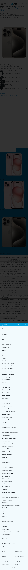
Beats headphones (6, 486)
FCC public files (17, 564)
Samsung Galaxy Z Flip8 (7, 371)
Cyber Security (17, 561)
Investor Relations (6, 519)
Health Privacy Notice (19, 559)
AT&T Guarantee (5, 529)
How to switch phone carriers (8, 401)
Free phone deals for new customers (10, 432)
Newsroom (4, 516)
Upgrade (4, 384)
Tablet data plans (6, 387)
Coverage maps (4, 553)
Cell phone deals (5, 419)
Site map (3, 551)
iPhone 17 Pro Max (6, 353)
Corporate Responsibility (7, 521)
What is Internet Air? (6, 495)
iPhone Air (4, 358)
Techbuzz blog (4, 538)
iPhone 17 (4, 360)
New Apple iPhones (6, 441)
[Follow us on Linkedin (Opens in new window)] (25, 324)
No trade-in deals (6, 435)
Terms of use (4, 556)
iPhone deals (4, 422)
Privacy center (17, 553)
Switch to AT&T (5, 398)
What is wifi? (4, 507)
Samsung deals (5, 425)
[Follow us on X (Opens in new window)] (18, 324)
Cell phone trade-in (6, 408)
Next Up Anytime (5, 392)
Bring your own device (7, 406)
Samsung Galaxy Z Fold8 (7, 368)
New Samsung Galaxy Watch (8, 465)
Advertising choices (18, 551)
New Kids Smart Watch (7, 470)
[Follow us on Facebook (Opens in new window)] (21, 324)
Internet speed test (6, 403)
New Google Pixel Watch (7, 467)
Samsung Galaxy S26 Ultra (8, 363)
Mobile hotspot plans (6, 389)
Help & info (4, 526)
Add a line (4, 382)
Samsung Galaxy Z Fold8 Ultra (8, 366)
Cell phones (4, 331)
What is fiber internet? (7, 500)
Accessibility (4, 559)
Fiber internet (5, 334)
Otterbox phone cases (7, 484)
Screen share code (6, 534)
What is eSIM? (5, 502)
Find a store (4, 513)
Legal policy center (5, 564)
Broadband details (5, 561)
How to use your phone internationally (10, 497)
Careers (3, 524)
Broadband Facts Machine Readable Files (11, 531)
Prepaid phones (5, 347)
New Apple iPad (5, 457)
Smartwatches (5, 342)
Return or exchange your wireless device (11, 505)
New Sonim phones (6, 451)
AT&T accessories (6, 478)
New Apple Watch (6, 462)
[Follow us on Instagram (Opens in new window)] (23, 324)
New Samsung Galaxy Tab (7, 460)
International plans (6, 379)
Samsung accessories (7, 481)
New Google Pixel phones (7, 446)
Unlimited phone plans (7, 377)
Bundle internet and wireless (8, 492)
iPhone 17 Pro (5, 355)
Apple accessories (6, 476)
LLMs (3, 546)
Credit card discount (6, 430)
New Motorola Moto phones (8, 449)
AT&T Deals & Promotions (7, 417)
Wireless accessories (6, 344)
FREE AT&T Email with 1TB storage (8, 543)
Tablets (3, 339)
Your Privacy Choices (19, 556)
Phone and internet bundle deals (9, 427)
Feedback (3, 541)
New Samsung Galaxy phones (8, 443)
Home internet (5, 336)
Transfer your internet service (8, 411)
